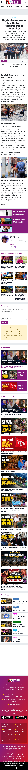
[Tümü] (26, 595)
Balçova (12, 753)
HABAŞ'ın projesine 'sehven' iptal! (18, 625)
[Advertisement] (14, 660)
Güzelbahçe (22, 756)
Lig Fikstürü (4, 748)
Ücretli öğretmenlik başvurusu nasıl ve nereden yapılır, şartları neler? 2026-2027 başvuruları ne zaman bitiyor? (19, 640)
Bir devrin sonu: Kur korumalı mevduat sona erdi (20, 602)
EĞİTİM (15, 614)
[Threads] (22, 710)
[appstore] (7, 718)
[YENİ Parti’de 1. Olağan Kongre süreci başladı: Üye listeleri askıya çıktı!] (7, 275)
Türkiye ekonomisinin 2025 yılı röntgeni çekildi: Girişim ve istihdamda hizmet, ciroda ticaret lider (20, 297)
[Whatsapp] (25, 710)
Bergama (4, 755)
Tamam (14, 768)
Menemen (4, 761)
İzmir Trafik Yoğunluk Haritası (19, 730)
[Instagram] (14, 247)
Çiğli (3, 756)
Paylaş (5, 61)
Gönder (4, 322)
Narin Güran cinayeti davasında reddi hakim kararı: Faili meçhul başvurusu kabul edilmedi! (21, 266)
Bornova (15, 755)
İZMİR (3, 753)
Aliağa (7, 753)
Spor (22, 6)
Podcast (16, 750)
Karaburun (14, 758)
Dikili (7, 756)
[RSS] (14, 713)
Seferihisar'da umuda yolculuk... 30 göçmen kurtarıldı (7, 296)
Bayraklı (23, 753)
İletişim (11, 750)
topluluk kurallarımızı (17, 328)
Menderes (23, 760)
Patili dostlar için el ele (21, 279)
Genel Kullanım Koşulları (15, 748)
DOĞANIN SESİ (16, 621)
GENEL (14, 17)
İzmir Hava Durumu (19, 725)
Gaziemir (15, 756)
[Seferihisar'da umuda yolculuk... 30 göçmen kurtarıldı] (7, 289)
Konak (17, 760)
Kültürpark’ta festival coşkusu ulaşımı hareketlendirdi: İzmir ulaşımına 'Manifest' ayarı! (7, 266)
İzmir (3, 6)
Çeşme (24, 755)
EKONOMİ (15, 598)
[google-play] (20, 718)
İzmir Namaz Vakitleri (6, 730)
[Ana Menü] (1, 2)
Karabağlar (7, 758)
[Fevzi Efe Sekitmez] (5, 239)
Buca (19, 755)
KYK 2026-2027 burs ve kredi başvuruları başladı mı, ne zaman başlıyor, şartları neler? (19, 617)
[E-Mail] (11, 247)
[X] (5, 710)
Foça (10, 756)
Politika (16, 6)
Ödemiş (16, 761)
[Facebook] (3, 710)
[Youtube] (17, 710)
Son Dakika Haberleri (6, 739)
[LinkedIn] (14, 710)
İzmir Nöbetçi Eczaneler (7, 725)
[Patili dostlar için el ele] (21, 275)
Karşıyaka (21, 758)
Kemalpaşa (4, 760)
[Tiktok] (19, 710)
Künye (24, 748)
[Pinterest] (8, 710)
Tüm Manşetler (20, 734)
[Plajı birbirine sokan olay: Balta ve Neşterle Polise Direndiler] (14, 51)
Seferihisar (22, 761)
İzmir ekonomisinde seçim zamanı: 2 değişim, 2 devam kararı (19, 610)
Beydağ (10, 755)
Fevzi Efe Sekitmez (7, 64)
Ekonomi (9, 6)
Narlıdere (10, 761)
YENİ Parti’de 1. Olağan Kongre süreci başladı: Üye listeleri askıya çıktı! (7, 281)
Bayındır (18, 753)
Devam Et (12, 244)
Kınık (13, 760)
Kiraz (10, 760)
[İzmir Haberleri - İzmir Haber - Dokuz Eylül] (13, 2)
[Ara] (25, 2)
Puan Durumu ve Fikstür (7, 735)
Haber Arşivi (20, 739)
